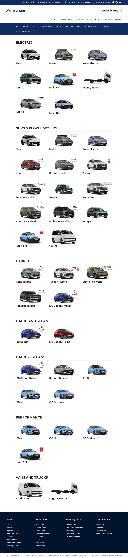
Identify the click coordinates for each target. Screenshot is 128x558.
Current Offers (42, 534)
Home (56, 19)
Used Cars (40, 531)
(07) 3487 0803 (103, 2)
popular (9, 531)
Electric (25, 26)
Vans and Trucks (23, 31)
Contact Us (101, 531)
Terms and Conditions (106, 534)
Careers (99, 528)
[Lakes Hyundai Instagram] (117, 2)
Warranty (70, 531)
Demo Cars (41, 528)
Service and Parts (92, 19)
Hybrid (58, 26)
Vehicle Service (73, 525)
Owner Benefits (73, 537)
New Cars (40, 525)
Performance (106, 26)
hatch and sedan (13, 543)
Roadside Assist (73, 534)
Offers (70, 19)
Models (63, 19)
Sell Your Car (41, 543)
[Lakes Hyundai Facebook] (113, 2)
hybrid (9, 528)
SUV (8, 525)
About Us (100, 525)
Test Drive (40, 546)
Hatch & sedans (90, 26)
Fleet (38, 540)
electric (9, 537)
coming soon (12, 546)
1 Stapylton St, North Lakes (79, 2)
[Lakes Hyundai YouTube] (120, 2)
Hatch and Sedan (72, 26)
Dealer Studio (116, 556)
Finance (118, 19)
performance (11, 540)
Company (107, 19)
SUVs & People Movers (42, 26)
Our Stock (78, 19)
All (17, 26)
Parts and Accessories (75, 528)
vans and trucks (13, 534)
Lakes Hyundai (111, 10)
